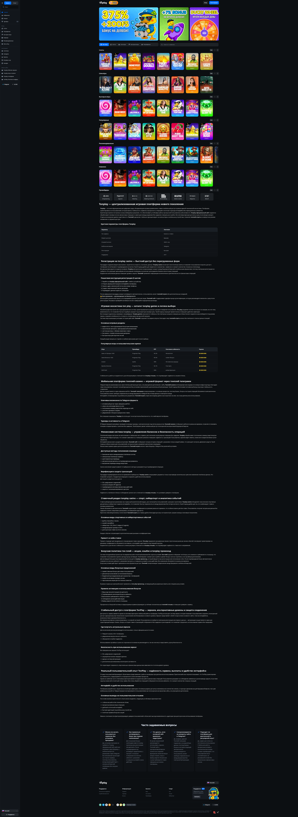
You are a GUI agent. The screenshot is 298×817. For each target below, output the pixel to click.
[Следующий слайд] (217, 50)
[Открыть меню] (2, 3)
